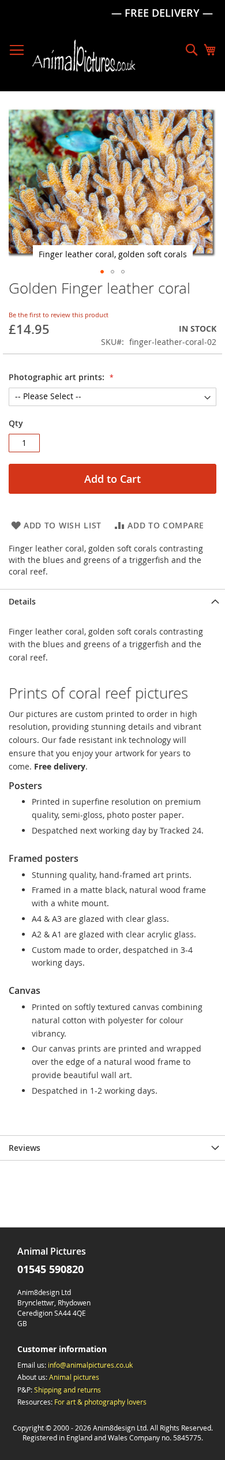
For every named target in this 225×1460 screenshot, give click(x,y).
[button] (102, 271)
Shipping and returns (67, 1389)
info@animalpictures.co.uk (90, 1364)
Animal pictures (74, 1377)
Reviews (24, 1147)
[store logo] (84, 55)
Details (22, 601)
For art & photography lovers (100, 1401)
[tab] (112, 601)
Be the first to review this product (58, 314)
